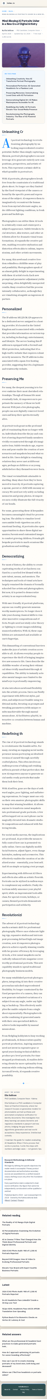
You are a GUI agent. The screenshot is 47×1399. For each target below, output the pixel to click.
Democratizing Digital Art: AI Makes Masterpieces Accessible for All (21, 101)
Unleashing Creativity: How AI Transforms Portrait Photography (20, 79)
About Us (7, 1389)
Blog (11, 11)
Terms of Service (37, 1389)
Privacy (20, 1200)
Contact (14, 1200)
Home (4, 11)
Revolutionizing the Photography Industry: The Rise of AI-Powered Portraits (21, 116)
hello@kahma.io (24, 1387)
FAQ (23, 1392)
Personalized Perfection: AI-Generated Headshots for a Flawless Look (23, 87)
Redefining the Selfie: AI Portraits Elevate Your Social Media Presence (21, 108)
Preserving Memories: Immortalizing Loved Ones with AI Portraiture (22, 94)
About (7, 1200)
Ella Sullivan (9, 30)
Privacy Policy (24, 1389)
